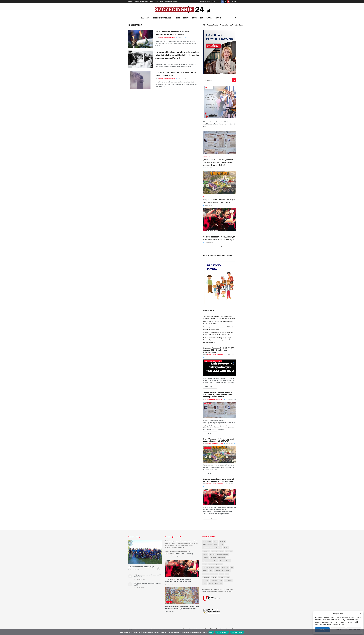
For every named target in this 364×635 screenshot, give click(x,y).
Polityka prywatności (237, 632)
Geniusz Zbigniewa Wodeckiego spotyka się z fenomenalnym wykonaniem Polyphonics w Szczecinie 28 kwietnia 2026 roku (219, 340)
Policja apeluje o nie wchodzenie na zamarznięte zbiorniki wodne (148, 576)
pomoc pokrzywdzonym (215, 564)
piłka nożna (221, 557)
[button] (360, 614)
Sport (151, 1)
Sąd (227, 574)
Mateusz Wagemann (222, 554)
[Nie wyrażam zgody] (362, 632)
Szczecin (206, 156)
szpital (221, 574)
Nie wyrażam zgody (222, 632)
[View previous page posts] (218, 246)
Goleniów (218, 547)
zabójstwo (205, 580)
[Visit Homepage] (182, 9)
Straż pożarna (226, 570)
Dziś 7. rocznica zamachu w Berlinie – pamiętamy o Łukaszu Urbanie (173, 33)
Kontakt (175, 1)
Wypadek (214, 577)
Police (216, 561)
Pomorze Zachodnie (208, 567)
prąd (232, 567)
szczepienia (213, 574)
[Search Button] (235, 18)
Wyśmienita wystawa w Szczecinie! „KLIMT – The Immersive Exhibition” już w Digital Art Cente (182, 607)
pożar (217, 567)
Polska (228, 561)
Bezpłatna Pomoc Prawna (213, 361)
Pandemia (213, 557)
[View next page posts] (221, 246)
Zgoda (211, 632)
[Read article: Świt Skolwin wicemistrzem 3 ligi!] (145, 552)
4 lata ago (180, 61)
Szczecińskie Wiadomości (141, 1)
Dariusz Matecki (207, 544)
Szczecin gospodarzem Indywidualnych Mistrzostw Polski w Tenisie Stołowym (219, 238)
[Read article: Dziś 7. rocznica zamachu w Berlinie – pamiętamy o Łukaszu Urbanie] (140, 39)
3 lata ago (180, 37)
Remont (205, 570)
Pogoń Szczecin (207, 561)
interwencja (206, 551)
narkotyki (205, 557)
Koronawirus (229, 551)
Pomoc (205, 564)
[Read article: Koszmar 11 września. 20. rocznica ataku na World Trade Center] (140, 80)
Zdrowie (156, 1)
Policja (222, 561)
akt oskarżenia (207, 541)
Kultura (206, 196)
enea (215, 544)
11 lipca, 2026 (229, 399)
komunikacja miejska (217, 551)
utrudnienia (206, 577)
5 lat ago (180, 78)
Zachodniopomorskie (216, 580)
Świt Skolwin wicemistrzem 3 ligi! (141, 567)
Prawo (161, 1)
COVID (215, 541)
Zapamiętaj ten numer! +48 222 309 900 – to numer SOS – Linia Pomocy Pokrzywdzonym (219, 350)
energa (221, 544)
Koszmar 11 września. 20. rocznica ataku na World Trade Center (175, 74)
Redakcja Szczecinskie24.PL (167, 37)
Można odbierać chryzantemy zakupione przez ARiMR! (147, 584)
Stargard (217, 570)
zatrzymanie (228, 580)
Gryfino (226, 547)
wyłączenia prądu (224, 577)
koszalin (205, 554)
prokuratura (225, 567)
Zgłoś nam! (131, 1)
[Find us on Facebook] (222, 1)
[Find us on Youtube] (228, 1)
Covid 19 (222, 541)
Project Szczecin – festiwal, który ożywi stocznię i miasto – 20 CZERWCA (219, 201)
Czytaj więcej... (211, 386)
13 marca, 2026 (229, 484)
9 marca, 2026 (169, 611)
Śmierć (211, 583)
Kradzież (212, 554)
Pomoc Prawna (168, 1)
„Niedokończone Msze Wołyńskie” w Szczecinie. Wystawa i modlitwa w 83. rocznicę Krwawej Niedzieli (218, 162)
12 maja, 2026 (229, 443)
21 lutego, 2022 (229, 355)
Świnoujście (218, 583)
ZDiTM (204, 583)
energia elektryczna (208, 547)
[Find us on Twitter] (225, 1)
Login (234, 1)
